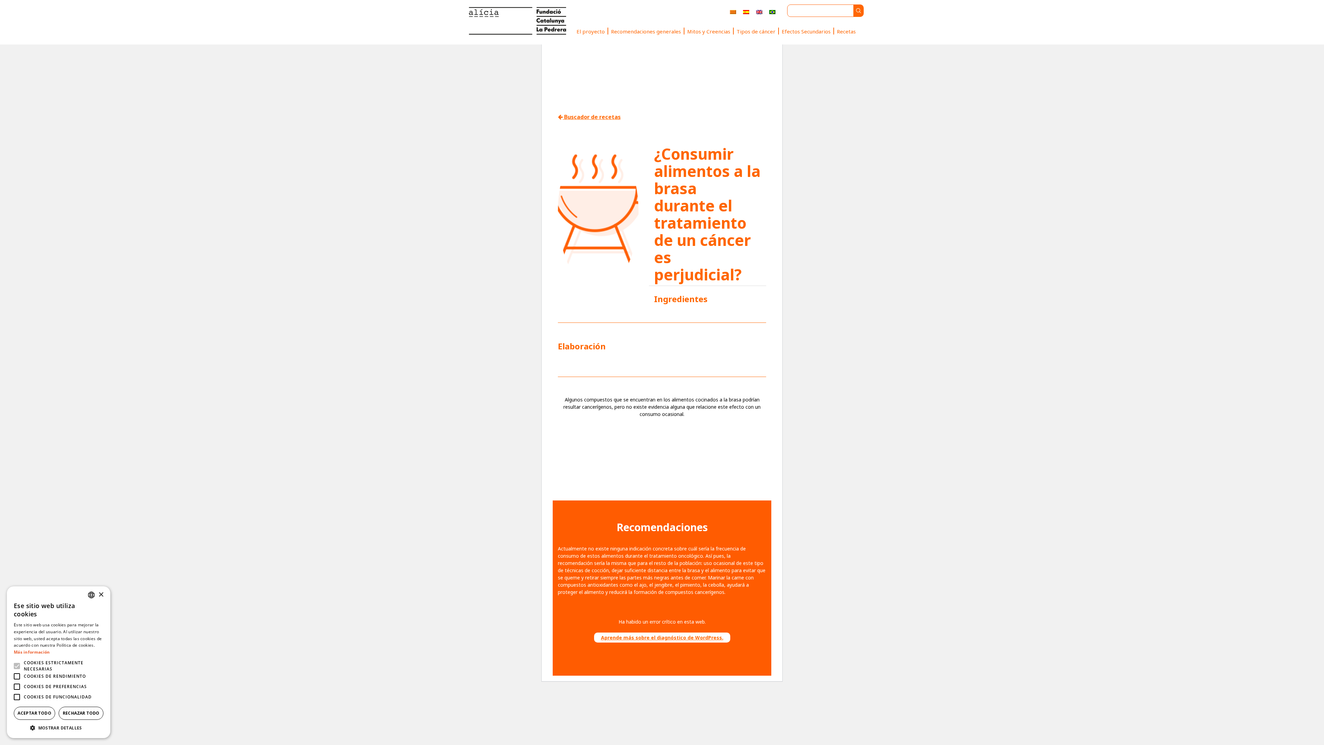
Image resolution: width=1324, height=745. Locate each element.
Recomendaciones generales (646, 31)
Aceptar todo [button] (34, 713)
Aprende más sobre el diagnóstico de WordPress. (662, 637)
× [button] (100, 594)
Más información (32, 652)
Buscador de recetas (592, 117)
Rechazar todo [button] (81, 713)
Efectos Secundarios (806, 31)
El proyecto (590, 31)
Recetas (846, 31)
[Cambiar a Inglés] (759, 12)
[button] (58, 727)
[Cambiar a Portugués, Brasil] (772, 12)
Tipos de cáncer (755, 31)
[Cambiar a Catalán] (733, 12)
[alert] (58, 662)
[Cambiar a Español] (746, 12)
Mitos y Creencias (708, 31)
